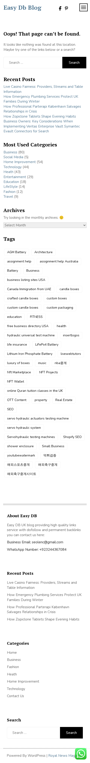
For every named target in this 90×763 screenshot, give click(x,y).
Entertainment (14, 177)
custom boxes (57, 298)
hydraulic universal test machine (31, 335)
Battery (12, 270)
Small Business (53, 446)
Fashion (9, 191)
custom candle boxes (22, 307)
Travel (8, 196)
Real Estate (63, 400)
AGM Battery (16, 252)
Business (10, 152)
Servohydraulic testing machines (31, 437)
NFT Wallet (15, 381)
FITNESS (36, 317)
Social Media (13, 157)
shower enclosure (20, 446)
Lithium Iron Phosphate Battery (29, 354)
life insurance (17, 344)
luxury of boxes (18, 363)
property (41, 400)
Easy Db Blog (22, 7)
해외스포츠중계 (18, 464)
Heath (8, 172)
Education (11, 181)
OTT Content (16, 400)
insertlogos (71, 335)
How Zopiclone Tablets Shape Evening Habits (39, 116)
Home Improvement (19, 162)
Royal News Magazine (65, 755)
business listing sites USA (26, 280)
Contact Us (15, 696)
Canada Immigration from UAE (29, 289)
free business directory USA (27, 326)
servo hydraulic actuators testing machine (38, 418)
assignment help (19, 261)
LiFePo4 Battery (46, 344)
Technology (12, 167)
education (14, 317)
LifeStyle (10, 186)
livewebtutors (71, 354)
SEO (10, 409)
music (42, 363)
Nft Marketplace (19, 372)
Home (12, 652)
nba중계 (61, 363)
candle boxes (69, 289)
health (61, 326)
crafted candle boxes (22, 298)
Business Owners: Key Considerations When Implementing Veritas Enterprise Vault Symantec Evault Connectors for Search (41, 126)
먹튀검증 (49, 455)
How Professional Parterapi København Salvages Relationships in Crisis (38, 609)
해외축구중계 (47, 464)
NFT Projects (48, 372)
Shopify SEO (72, 437)
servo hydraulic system (24, 428)
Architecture (43, 252)
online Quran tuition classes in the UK (35, 391)
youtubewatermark (21, 455)
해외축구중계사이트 (21, 474)
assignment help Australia (59, 261)
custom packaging (60, 307)
